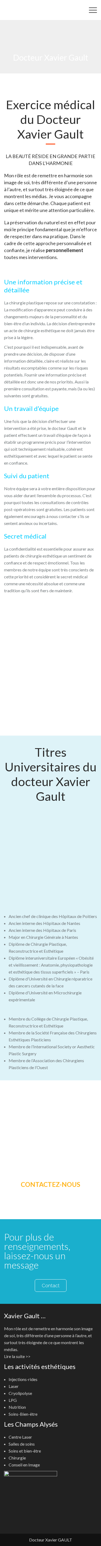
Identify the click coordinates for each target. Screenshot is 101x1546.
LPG (13, 1400)
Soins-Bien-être (23, 1413)
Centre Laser (20, 1436)
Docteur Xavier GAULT (50, 1539)
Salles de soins (22, 1443)
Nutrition (17, 1407)
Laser (14, 1386)
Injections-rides (23, 1379)
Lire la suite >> (17, 1356)
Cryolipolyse (20, 1393)
